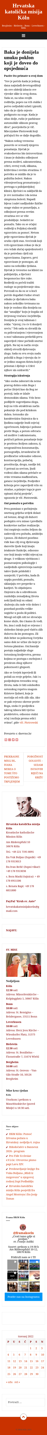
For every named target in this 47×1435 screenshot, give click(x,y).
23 (37, 1367)
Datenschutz (25, 1424)
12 (14, 1361)
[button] (12, 1265)
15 (31, 1361)
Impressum (12, 1424)
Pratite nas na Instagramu (24, 1297)
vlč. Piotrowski (29, 722)
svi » (17, 1382)
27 (20, 1374)
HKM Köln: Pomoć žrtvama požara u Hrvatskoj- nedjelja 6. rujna (23, 1138)
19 (14, 1367)
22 (31, 1367)
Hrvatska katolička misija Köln (23, 12)
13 (20, 1361)
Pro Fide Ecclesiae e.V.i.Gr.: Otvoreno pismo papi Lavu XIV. (21, 1160)
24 (42, 1367)
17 (42, 1361)
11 (8, 1361)
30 (37, 1374)
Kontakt (36, 1424)
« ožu (9, 1382)
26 (14, 1374)
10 (42, 1354)
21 (25, 1367)
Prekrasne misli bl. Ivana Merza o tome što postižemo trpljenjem (12, 769)
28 (25, 1374)
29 (31, 1374)
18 (8, 1367)
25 (8, 1374)
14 (25, 1361)
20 (20, 1367)
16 (37, 1361)
